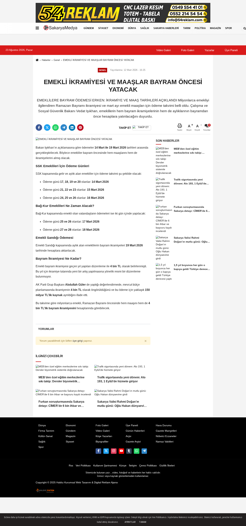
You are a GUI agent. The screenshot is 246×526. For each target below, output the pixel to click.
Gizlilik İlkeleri (167, 465)
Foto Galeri (187, 50)
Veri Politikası (83, 465)
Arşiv (128, 436)
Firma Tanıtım (46, 430)
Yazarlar (209, 50)
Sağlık (144, 28)
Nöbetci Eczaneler (166, 436)
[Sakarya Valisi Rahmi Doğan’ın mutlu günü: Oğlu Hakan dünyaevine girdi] (122, 392)
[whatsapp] (55, 127)
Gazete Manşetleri (166, 430)
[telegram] (64, 127)
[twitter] (47, 127)
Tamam (142, 522)
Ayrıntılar (130, 522)
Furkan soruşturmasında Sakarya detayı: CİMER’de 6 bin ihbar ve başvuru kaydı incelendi (61, 404)
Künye (122, 465)
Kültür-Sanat (45, 436)
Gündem (89, 28)
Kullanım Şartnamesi (105, 465)
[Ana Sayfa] (37, 60)
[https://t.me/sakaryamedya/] (144, 451)
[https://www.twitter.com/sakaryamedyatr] (106, 451)
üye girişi (78, 340)
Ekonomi (118, 28)
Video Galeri (163, 50)
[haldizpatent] (45, 490)
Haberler (46, 60)
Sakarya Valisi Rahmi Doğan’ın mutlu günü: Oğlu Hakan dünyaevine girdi (122, 404)
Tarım (186, 28)
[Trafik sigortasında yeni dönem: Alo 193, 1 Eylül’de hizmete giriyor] (122, 368)
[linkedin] (72, 127)
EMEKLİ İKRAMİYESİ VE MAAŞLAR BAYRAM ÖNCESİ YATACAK (98, 60)
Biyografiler (102, 441)
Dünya (132, 28)
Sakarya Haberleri (166, 28)
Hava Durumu (164, 425)
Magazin (215, 28)
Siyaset (103, 28)
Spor (228, 28)
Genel (57, 60)
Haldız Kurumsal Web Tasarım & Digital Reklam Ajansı (87, 482)
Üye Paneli (231, 50)
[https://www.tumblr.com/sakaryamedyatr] (129, 451)
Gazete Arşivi (133, 441)
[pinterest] (80, 127)
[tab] (46, 329)
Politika (200, 28)
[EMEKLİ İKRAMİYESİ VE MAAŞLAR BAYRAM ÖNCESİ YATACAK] (74, 139)
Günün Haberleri (135, 430)
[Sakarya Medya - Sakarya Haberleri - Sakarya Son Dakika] (61, 28)
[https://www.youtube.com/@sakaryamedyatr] (121, 451)
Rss (71, 465)
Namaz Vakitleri (164, 441)
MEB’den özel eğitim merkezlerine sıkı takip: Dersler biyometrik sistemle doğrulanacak (61, 380)
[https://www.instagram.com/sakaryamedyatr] (113, 451)
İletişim (133, 465)
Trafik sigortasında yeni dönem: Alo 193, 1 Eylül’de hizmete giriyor (121, 379)
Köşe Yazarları (104, 436)
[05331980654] (136, 451)
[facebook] (39, 127)
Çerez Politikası (148, 465)
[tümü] (237, 28)
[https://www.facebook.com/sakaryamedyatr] (98, 451)
